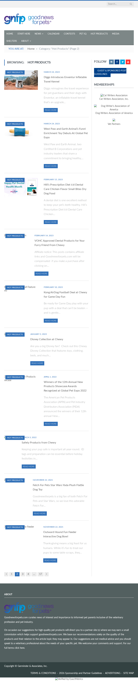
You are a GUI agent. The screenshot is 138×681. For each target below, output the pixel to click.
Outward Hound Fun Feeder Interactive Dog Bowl (59, 534)
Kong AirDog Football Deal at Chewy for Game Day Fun (65, 294)
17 (40, 574)
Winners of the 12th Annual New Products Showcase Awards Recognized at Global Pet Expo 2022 (65, 386)
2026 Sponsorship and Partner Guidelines (80, 673)
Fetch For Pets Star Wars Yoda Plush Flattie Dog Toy (58, 487)
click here (19, 648)
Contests (69, 34)
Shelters (11, 41)
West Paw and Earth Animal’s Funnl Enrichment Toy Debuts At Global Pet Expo (66, 133)
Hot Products (99, 34)
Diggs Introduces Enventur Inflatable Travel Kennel (65, 79)
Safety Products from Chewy (39, 442)
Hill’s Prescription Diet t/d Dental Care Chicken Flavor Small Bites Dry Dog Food (65, 189)
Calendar (53, 34)
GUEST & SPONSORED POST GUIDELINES (110, 72)
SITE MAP (128, 673)
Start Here (24, 34)
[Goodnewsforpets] (29, 19)
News (38, 34)
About (25, 41)
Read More (51, 110)
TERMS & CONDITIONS (43, 673)
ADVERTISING (112, 673)
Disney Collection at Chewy (46, 339)
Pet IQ (82, 34)
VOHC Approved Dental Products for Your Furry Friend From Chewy (59, 242)
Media (115, 34)
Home (9, 34)
